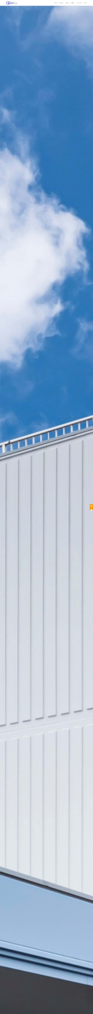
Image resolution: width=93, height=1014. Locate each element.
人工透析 (72, 2)
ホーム (55, 2)
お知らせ (61, 2)
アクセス (85, 2)
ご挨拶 (66, 2)
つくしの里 (78, 2)
